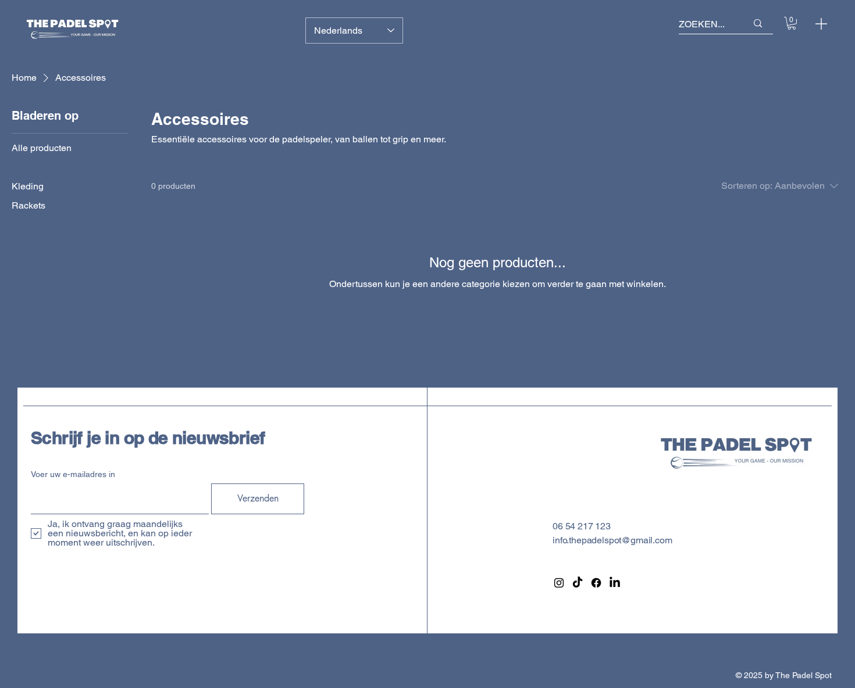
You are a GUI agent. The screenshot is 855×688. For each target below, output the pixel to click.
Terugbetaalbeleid (756, 568)
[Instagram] (559, 582)
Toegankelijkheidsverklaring (776, 540)
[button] (791, 23)
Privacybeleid (747, 526)
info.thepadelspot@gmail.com (612, 540)
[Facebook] (596, 582)
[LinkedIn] (614, 582)
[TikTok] (577, 582)
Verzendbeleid (749, 581)
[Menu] (821, 23)
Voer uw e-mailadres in (73, 474)
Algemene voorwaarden (768, 554)
